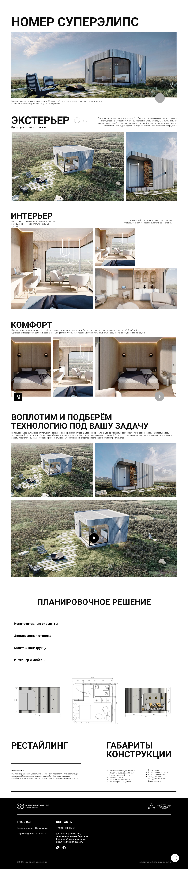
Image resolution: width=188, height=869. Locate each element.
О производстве (25, 833)
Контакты (41, 833)
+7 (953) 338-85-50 (65, 828)
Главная (24, 822)
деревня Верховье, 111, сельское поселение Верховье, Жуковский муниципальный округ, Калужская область (72, 837)
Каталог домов (24, 828)
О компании (41, 828)
